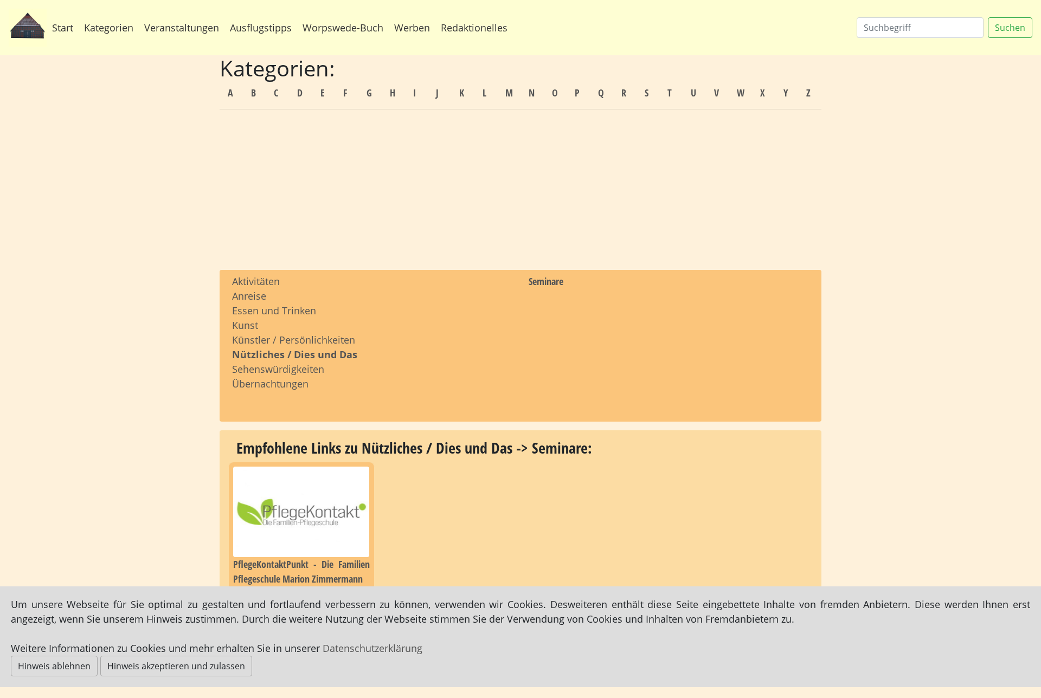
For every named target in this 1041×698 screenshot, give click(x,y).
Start (62, 27)
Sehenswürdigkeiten (278, 369)
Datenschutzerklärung (372, 648)
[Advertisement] (520, 194)
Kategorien (108, 27)
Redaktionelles (474, 27)
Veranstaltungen (181, 27)
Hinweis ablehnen (54, 666)
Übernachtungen (270, 383)
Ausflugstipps (261, 27)
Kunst (245, 325)
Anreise (249, 295)
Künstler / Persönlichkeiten (293, 339)
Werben (412, 27)
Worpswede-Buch (343, 27)
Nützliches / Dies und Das (294, 354)
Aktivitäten (256, 281)
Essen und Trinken (274, 310)
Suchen (1010, 28)
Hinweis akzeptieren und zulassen (176, 666)
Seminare (546, 281)
